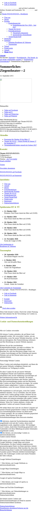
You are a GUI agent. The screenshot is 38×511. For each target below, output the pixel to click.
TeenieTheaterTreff (14, 37)
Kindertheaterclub (14, 23)
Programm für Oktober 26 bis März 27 (17, 139)
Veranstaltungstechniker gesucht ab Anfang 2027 (20, 145)
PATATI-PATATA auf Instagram (11, 175)
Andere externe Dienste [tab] (8, 437)
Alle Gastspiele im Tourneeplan (10, 288)
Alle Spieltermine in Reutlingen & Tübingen (8, 245)
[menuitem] (21, 18)
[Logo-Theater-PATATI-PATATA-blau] (14, 14)
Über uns (7, 184)
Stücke (6, 188)
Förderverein (8, 199)
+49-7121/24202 (11, 159)
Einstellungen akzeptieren (8, 508)
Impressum (8, 201)
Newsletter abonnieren (7, 168)
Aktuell (2, 56)
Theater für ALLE (14, 29)
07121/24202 (29, 10)
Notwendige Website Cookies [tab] (10, 361)
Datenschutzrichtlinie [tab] (7, 495)
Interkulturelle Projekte (11, 191)
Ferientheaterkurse (14, 31)
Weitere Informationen (7, 317)
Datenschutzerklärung (11, 203)
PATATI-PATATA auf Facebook (11, 172)
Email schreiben (5, 161)
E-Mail (5, 12)
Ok (16, 317)
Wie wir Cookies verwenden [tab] (9, 331)
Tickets (2, 165)
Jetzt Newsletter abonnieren (9, 8)
